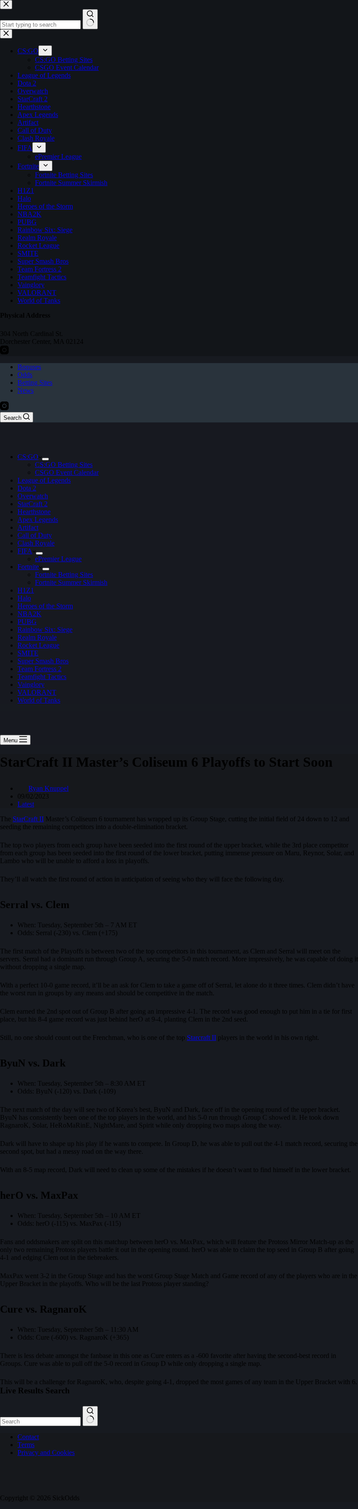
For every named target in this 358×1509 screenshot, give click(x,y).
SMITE (27, 653)
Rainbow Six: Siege (44, 629)
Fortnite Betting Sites (64, 574)
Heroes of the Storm (45, 606)
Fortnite (28, 566)
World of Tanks (38, 700)
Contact (28, 1436)
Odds (24, 374)
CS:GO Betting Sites (64, 464)
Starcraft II (201, 1037)
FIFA (24, 551)
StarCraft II (28, 819)
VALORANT (36, 692)
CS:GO (27, 456)
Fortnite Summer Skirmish (71, 582)
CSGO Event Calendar (67, 472)
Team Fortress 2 (39, 668)
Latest (25, 804)
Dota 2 (26, 488)
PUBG (27, 621)
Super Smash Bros (43, 661)
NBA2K (29, 613)
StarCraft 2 (32, 504)
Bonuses (29, 366)
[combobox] (40, 1421)
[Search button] (90, 1416)
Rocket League (38, 645)
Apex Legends (37, 519)
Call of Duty (34, 535)
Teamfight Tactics (41, 676)
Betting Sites (34, 382)
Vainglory (31, 684)
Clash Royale (36, 543)
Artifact (27, 527)
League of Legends (44, 480)
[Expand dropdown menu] (45, 459)
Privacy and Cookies (46, 1452)
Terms (25, 1444)
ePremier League (58, 558)
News (25, 390)
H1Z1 (25, 590)
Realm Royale (37, 637)
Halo (24, 598)
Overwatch (32, 496)
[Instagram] (4, 408)
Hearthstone (34, 511)
